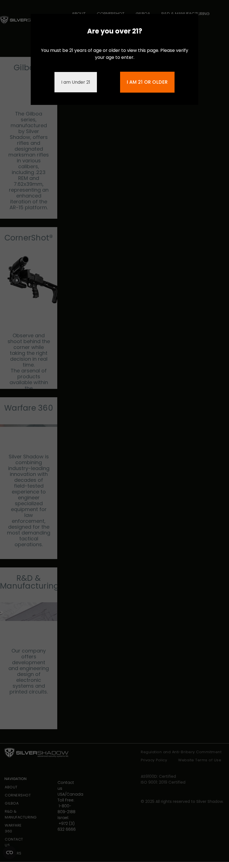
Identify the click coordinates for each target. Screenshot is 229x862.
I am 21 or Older (147, 82)
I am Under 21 (75, 82)
